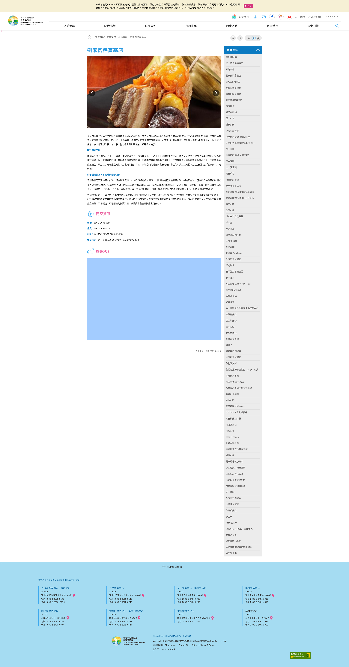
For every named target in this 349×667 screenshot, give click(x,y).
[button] (174, 566)
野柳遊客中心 (252, 588)
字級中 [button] (254, 38)
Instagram (281, 16)
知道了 (248, 6)
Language (330, 17)
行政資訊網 (314, 17)
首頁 (89, 37)
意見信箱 (187, 636)
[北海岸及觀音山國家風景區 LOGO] (25, 20)
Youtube (289, 16)
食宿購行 (99, 37)
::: (47, 14)
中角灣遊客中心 (185, 611)
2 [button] (154, 125)
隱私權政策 (158, 636)
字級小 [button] (249, 38)
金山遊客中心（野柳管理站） (193, 588)
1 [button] (149, 125)
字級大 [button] (258, 38)
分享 (240, 38)
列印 (233, 38)
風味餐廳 (122, 37)
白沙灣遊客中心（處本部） (55, 588)
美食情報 (111, 37)
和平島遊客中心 (49, 611)
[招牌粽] (154, 93)
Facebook (272, 16)
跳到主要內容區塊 (10, 3)
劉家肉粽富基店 (138, 37)
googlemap (74, 595)
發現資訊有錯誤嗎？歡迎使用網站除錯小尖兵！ (59, 580)
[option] (154, 93)
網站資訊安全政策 (173, 636)
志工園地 (300, 17)
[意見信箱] (264, 16)
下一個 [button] (216, 93)
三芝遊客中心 (116, 588)
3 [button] (159, 125)
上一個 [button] (92, 93)
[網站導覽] (255, 16)
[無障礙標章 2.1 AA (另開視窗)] (300, 656)
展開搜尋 (337, 26)
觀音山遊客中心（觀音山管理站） (127, 611)
